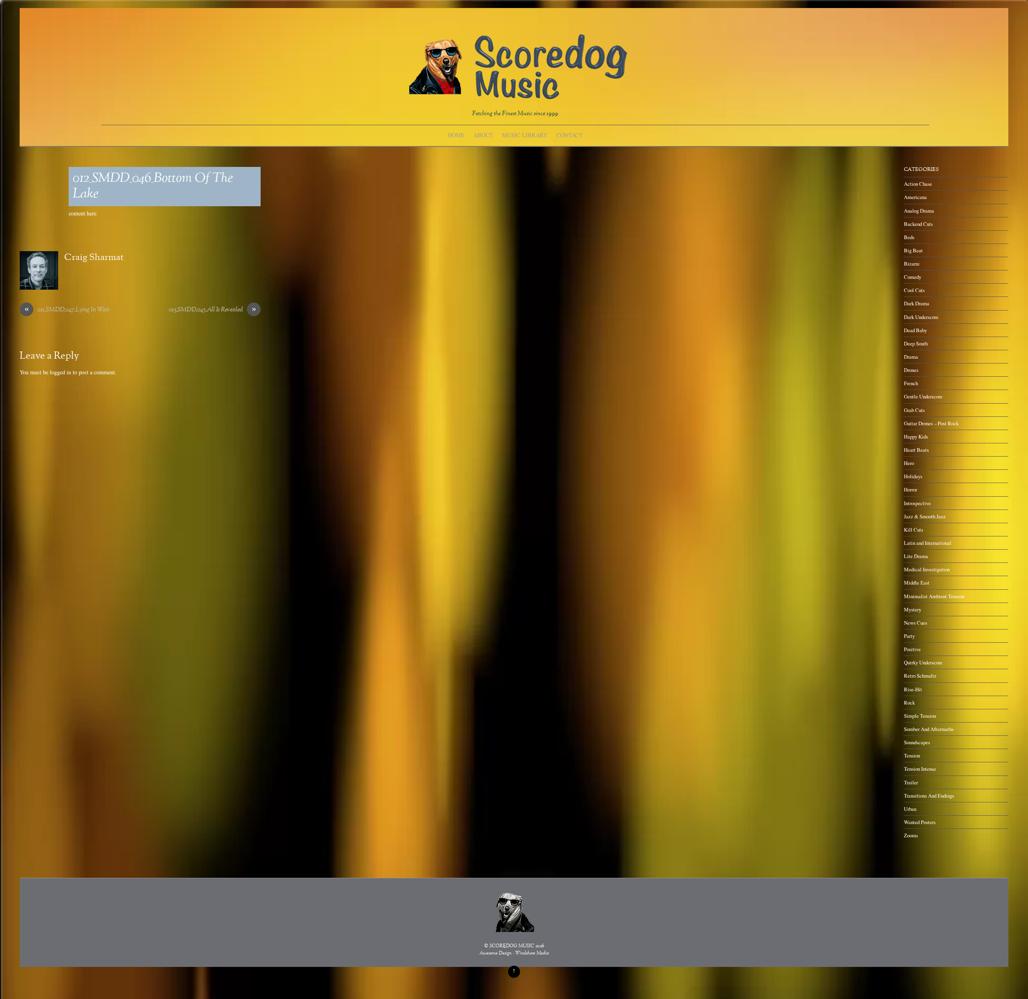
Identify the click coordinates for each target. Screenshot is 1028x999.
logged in (60, 372)
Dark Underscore (921, 317)
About (483, 135)
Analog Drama (919, 210)
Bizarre (912, 263)
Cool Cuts (914, 290)
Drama (911, 356)
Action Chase (918, 183)
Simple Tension (920, 715)
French (911, 383)
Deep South (916, 343)
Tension (912, 755)
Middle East (917, 582)
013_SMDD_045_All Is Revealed (212, 310)
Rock (909, 702)
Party (909, 636)
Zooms (911, 835)
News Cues (915, 622)
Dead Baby (915, 330)
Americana (915, 197)
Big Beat (913, 250)
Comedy (912, 276)
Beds (909, 237)
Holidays (913, 476)
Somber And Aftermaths (929, 729)
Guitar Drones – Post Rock (931, 423)
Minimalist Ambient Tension (934, 596)
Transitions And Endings (929, 795)
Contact (569, 135)
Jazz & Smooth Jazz (925, 516)
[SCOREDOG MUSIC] (517, 95)
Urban (910, 808)
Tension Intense (920, 768)
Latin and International (927, 542)
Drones (911, 370)
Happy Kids (916, 436)
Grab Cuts (914, 410)
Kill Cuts (913, 529)
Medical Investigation (927, 569)
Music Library (524, 135)
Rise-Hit (913, 689)
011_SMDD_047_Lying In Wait (67, 310)
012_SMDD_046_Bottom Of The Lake (153, 186)
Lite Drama (916, 556)
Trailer (911, 782)
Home (456, 135)
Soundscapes (917, 742)
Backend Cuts (918, 223)
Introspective (917, 503)
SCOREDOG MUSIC (512, 946)
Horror (910, 489)
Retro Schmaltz (920, 675)
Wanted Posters (920, 822)
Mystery (912, 609)
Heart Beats (916, 449)
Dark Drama (916, 303)
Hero (909, 463)
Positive (912, 649)
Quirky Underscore (923, 662)
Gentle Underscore (923, 396)
